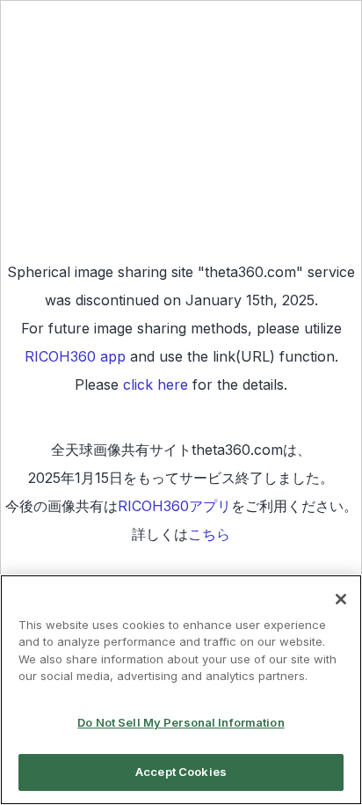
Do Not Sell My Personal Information (181, 722)
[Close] (341, 599)
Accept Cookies (181, 772)
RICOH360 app (75, 356)
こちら (209, 534)
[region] (181, 689)
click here (155, 384)
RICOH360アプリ (174, 506)
